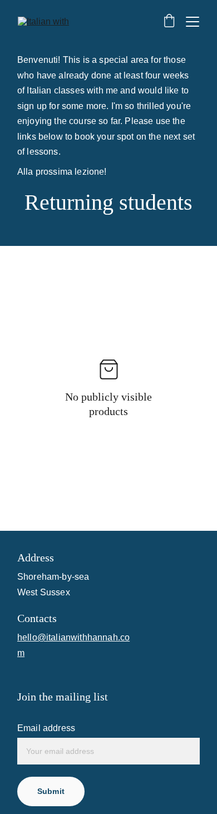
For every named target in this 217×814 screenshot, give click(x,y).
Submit (51, 791)
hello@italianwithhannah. (68, 637)
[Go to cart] (169, 21)
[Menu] (192, 22)
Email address (46, 728)
